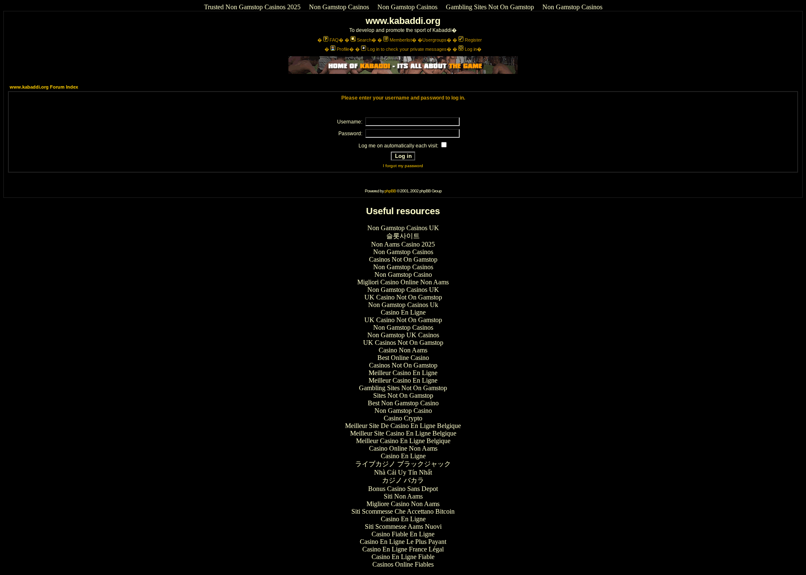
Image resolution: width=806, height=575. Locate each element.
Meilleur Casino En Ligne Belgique (403, 440)
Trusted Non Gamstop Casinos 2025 (252, 7)
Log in (471, 49)
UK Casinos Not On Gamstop (403, 342)
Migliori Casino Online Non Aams (403, 282)
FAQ (334, 39)
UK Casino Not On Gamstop (403, 297)
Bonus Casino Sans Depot (403, 488)
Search (364, 39)
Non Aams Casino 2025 (403, 244)
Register (473, 39)
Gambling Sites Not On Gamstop (490, 7)
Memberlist (401, 39)
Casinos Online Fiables (403, 564)
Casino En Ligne (403, 312)
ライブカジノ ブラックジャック (403, 463)
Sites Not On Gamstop (403, 395)
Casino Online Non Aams (403, 448)
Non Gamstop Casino (403, 274)
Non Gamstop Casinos (339, 7)
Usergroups (434, 39)
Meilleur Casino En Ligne (403, 372)
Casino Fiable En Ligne (403, 534)
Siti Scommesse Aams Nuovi (403, 526)
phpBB (390, 191)
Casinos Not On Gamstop (403, 259)
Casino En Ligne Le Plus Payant (403, 541)
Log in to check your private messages (407, 49)
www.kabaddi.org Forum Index (44, 86)
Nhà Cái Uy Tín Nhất (403, 472)
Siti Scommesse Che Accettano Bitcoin (403, 511)
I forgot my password (403, 165)
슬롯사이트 (403, 235)
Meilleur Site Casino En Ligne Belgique (403, 433)
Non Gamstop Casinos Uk (403, 304)
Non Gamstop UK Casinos (403, 335)
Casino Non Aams (403, 350)
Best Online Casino (403, 357)
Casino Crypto (403, 418)
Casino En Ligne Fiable (403, 556)
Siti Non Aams (403, 496)
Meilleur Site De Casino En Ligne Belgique (403, 425)
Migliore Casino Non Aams (403, 503)
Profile (343, 49)
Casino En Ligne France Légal (403, 549)
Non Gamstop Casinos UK (403, 227)
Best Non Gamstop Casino (403, 403)
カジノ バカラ (403, 480)
